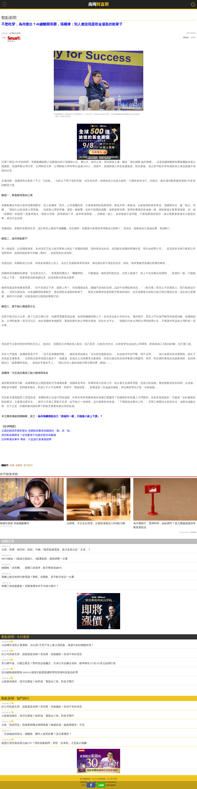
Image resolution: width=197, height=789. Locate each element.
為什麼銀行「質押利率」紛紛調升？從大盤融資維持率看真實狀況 (164, 525)
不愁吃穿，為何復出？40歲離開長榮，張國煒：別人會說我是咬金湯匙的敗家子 (62, 24)
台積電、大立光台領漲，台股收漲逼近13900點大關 (96, 523)
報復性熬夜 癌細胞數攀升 (14, 523)
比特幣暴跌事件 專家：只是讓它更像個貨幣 (26, 439)
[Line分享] (102, 785)
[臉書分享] (92, 785)
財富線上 (11, 41)
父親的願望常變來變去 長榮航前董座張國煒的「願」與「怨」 (36, 430)
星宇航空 (28, 465)
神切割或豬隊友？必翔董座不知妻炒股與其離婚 (28, 435)
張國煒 (18, 465)
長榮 (12, 465)
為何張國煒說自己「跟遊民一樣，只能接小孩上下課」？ (70, 416)
